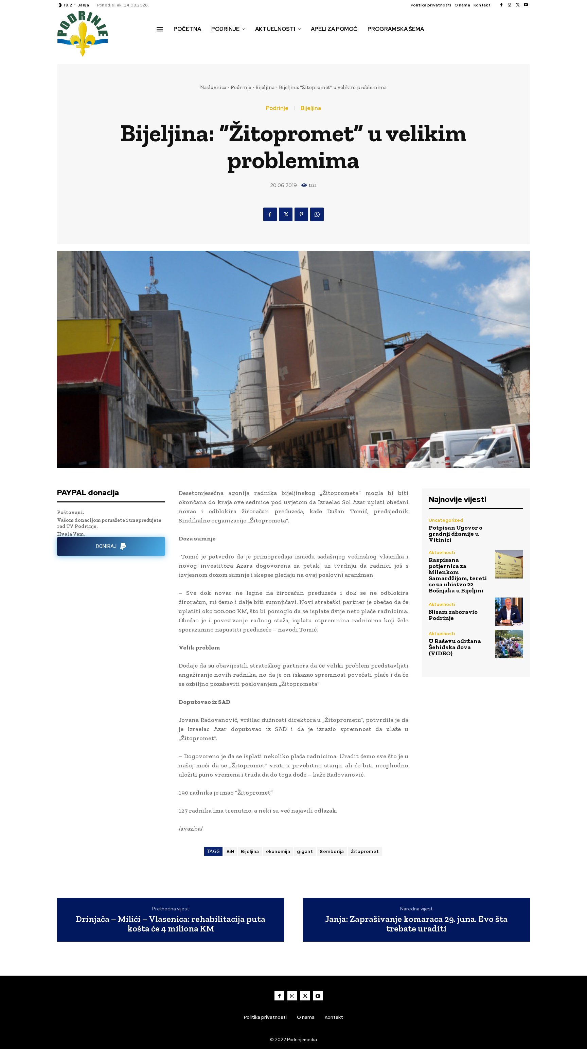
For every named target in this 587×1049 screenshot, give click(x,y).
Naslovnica (213, 87)
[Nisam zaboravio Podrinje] (509, 612)
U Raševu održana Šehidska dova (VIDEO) (455, 647)
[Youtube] (526, 5)
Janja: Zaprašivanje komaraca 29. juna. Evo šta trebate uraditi (416, 924)
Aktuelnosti (442, 552)
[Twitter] (518, 5)
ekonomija (278, 851)
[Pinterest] (301, 214)
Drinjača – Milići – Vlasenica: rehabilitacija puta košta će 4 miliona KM (170, 924)
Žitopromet (365, 851)
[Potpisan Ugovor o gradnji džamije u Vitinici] (509, 530)
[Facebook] (501, 5)
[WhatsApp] (317, 214)
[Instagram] (509, 5)
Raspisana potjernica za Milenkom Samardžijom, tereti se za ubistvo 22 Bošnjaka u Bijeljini (458, 575)
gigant (305, 851)
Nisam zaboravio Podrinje (453, 615)
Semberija (332, 851)
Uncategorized (446, 520)
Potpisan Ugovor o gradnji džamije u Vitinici (455, 534)
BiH (230, 851)
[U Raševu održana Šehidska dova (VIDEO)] (509, 644)
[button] (164, 43)
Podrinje (241, 87)
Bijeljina (264, 87)
